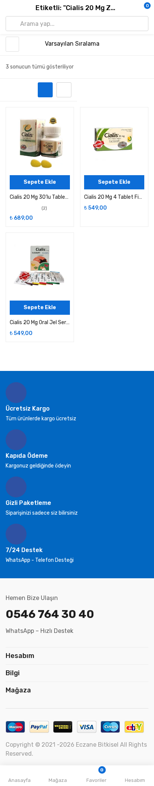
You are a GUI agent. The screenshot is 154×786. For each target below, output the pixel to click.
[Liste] (63, 89)
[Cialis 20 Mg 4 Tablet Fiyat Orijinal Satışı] (114, 141)
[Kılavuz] (45, 89)
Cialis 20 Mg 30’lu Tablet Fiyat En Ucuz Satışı (40, 197)
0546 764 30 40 (50, 614)
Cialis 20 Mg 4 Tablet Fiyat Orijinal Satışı (114, 197)
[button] (133, 8)
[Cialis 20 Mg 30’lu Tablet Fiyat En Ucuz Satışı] (40, 141)
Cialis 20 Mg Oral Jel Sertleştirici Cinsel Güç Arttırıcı (40, 322)
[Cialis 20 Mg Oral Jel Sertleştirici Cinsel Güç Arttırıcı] (40, 267)
